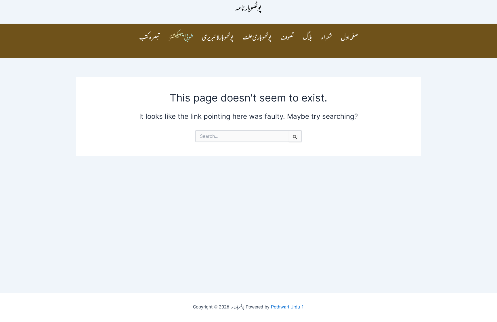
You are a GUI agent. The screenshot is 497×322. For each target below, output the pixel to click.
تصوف (287, 37)
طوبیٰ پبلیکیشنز (181, 37)
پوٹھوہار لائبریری (218, 37)
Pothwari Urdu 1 (287, 307)
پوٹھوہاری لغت (257, 37)
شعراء (326, 37)
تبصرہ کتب (149, 37)
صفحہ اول (349, 37)
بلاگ (307, 37)
